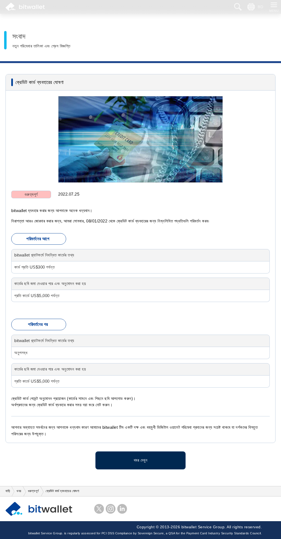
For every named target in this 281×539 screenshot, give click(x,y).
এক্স (99, 509)
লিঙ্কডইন (122, 509)
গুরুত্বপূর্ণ (31, 194)
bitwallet (25, 7)
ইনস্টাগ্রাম (111, 509)
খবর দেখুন (141, 460)
